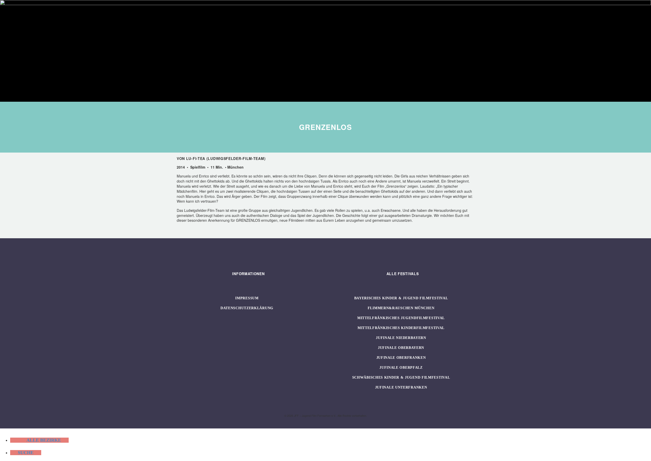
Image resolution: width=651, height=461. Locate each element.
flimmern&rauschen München (401, 308)
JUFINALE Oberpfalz (401, 367)
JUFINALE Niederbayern (401, 338)
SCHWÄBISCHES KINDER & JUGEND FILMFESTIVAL (401, 377)
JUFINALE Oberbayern (401, 348)
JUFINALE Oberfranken (401, 358)
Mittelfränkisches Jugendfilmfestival (401, 318)
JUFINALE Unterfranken (401, 387)
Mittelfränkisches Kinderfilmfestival (401, 328)
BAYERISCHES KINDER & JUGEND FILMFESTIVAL (401, 298)
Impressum (246, 298)
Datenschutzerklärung (246, 308)
